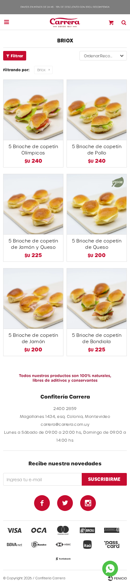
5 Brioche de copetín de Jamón (33, 338)
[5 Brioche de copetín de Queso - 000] (97, 204)
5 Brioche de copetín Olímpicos (33, 149)
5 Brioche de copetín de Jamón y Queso (33, 244)
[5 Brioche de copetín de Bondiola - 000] (97, 298)
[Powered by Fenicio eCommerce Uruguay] (117, 578)
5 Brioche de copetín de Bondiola (96, 338)
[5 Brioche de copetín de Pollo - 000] (97, 109)
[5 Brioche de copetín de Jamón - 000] (33, 298)
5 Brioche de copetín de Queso (96, 244)
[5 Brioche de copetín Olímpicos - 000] (33, 109)
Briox (41, 70)
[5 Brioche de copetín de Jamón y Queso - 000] (33, 204)
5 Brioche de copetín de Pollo (96, 149)
